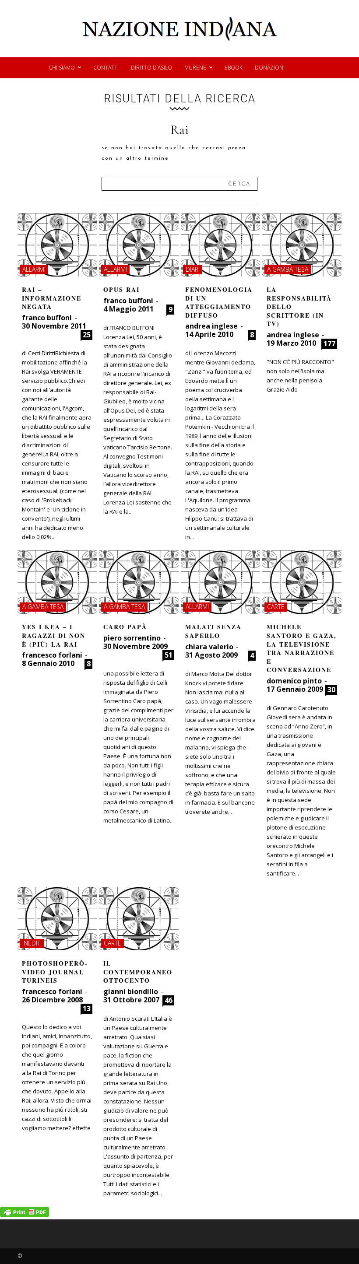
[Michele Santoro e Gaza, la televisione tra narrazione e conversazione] (301, 582)
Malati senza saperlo (213, 631)
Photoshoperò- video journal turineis (55, 972)
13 (87, 1008)
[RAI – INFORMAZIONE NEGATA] (57, 245)
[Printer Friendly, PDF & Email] (24, 1214)
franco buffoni (47, 317)
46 (168, 1000)
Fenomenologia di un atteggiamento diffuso (219, 302)
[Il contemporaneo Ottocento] (138, 918)
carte (276, 606)
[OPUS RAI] (138, 245)
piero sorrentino (132, 638)
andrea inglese (211, 326)
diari (193, 269)
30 (331, 689)
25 (87, 335)
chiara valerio (209, 646)
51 (168, 655)
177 (329, 343)
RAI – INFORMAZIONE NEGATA (51, 298)
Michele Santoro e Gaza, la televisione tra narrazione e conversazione (302, 648)
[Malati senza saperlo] (220, 582)
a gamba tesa (287, 269)
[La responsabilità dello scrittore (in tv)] (301, 245)
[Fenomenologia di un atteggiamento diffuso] (220, 245)
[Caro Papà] (138, 582)
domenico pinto (294, 681)
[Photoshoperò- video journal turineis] (57, 918)
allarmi (34, 269)
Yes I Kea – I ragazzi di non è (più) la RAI (53, 635)
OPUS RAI (121, 289)
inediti (32, 943)
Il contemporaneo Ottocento (137, 972)
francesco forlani (52, 655)
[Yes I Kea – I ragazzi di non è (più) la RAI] (57, 582)
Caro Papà (125, 626)
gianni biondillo (130, 991)
